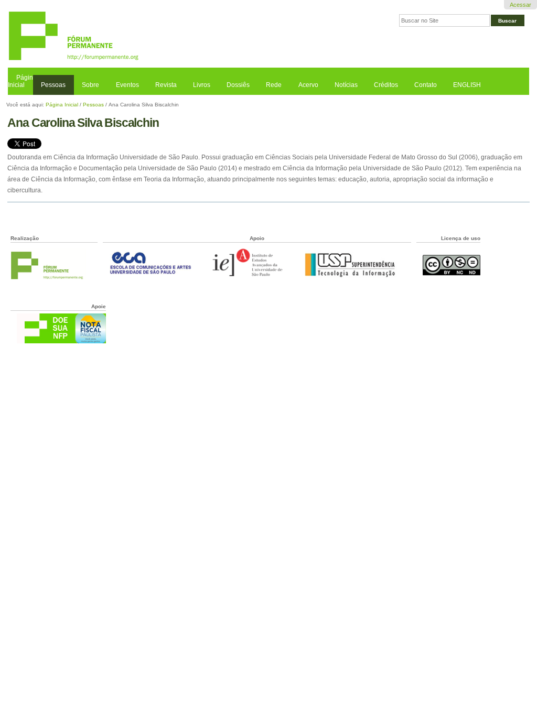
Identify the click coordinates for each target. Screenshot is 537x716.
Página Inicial (22, 81)
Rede (274, 85)
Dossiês (238, 85)
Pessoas (53, 85)
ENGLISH (467, 85)
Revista (166, 85)
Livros (201, 85)
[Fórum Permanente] (138, 36)
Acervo (308, 85)
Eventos (127, 85)
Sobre (90, 85)
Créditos (386, 85)
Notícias (346, 85)
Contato (425, 85)
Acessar (520, 5)
